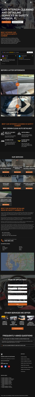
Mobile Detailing (24, 356)
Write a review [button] (30, 52)
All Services (23, 371)
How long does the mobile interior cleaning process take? (16, 338)
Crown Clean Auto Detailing (8, 356)
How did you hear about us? (12, 300)
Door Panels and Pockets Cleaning (5, 200)
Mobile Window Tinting (21, 323)
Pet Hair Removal (5, 168)
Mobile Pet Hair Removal (25, 369)
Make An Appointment (5, 360)
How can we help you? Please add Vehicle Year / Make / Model (17, 294)
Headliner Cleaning (6, 184)
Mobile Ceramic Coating (4, 323)
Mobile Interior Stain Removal (26, 363)
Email (9, 287)
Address (9, 290)
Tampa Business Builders (23, 395)
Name (9, 283)
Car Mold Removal (29, 168)
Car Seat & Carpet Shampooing (29, 184)
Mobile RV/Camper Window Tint (27, 367)
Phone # (19, 287)
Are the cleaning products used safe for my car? (14, 345)
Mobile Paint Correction (13, 323)
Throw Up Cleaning (17, 184)
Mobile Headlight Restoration (31, 324)
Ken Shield (6, 55)
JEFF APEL (23, 55)
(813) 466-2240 (8, 241)
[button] (33, 60)
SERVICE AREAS (4, 375)
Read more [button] (20, 63)
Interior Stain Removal (17, 168)
